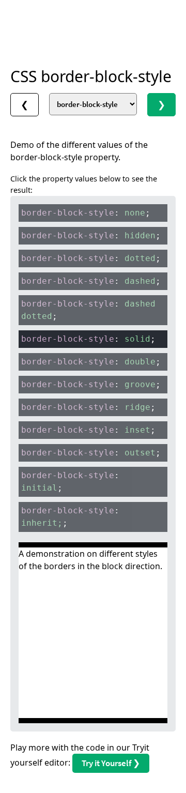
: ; (85, 213)
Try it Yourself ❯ (111, 763)
